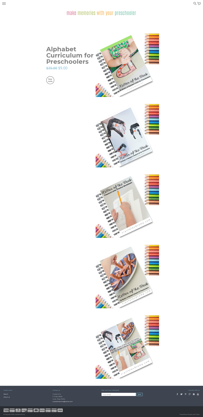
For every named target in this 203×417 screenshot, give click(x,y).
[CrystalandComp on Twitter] (181, 395)
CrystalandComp (20, 414)
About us (7, 397)
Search (6, 394)
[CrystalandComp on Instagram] (193, 395)
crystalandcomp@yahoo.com (63, 401)
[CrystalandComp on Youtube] (197, 395)
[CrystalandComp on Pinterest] (185, 395)
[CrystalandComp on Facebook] (177, 395)
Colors (197, 414)
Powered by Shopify (186, 414)
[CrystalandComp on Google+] (189, 395)
